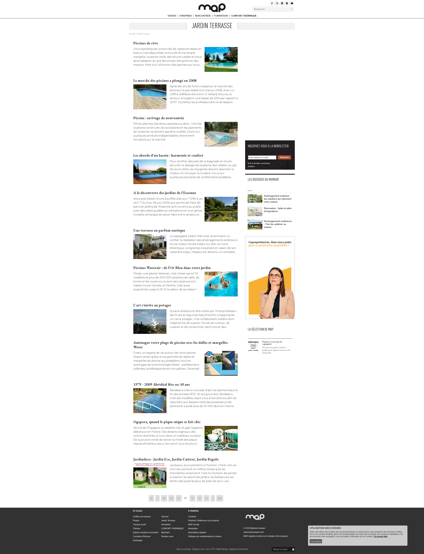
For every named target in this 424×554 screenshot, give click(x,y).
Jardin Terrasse (168, 520)
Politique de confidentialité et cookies (205, 536)
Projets (136, 520)
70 (178, 498)
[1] (151, 498)
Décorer (165, 516)
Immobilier (166, 524)
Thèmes (136, 528)
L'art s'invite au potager (152, 305)
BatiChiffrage (222, 549)
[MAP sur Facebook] (272, 3)
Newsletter (193, 528)
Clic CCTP (210, 549)
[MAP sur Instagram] (277, 3)
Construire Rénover (142, 536)
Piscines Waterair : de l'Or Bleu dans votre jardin (172, 267)
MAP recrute (193, 524)
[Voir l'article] (221, 59)
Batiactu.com (198, 549)
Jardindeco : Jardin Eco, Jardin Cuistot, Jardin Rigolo (176, 459)
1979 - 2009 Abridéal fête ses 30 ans (161, 384)
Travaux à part (139, 524)
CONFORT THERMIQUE (244, 15)
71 (185, 498)
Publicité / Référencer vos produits (203, 520)
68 (164, 498)
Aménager (137, 540)
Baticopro (165, 532)
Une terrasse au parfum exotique (159, 230)
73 (199, 498)
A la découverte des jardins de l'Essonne (164, 192)
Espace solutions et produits (145, 532)
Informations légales (197, 532)
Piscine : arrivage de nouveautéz (158, 118)
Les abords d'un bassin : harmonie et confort (168, 155)
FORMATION (221, 16)
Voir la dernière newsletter (259, 163)
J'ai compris (316, 541)
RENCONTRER (203, 16)
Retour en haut (280, 549)
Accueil (132, 34)
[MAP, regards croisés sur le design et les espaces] (212, 7)
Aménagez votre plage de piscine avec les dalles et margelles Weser (180, 344)
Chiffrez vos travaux (142, 516)
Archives (251, 166)
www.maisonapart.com (253, 532)
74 (206, 498)
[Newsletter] (292, 3)
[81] (219, 498)
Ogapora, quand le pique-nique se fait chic (167, 421)
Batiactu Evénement (239, 549)
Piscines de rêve (145, 43)
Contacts (192, 516)
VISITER (172, 16)
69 (171, 498)
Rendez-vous (167, 536)
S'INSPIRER (186, 16)
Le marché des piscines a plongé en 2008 (165, 80)
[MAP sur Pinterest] (287, 3)
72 (192, 498)
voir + (250, 190)
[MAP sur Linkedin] (282, 3)
